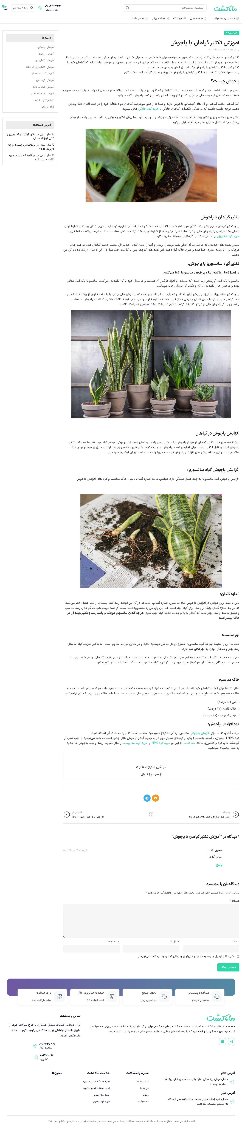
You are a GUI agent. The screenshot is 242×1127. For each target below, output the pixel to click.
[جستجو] (127, 8)
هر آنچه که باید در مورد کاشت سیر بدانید (31, 157)
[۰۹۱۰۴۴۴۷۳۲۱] (40, 8)
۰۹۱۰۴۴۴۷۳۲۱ (53, 6)
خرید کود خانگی (148, 108)
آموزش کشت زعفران (42, 74)
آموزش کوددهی (45, 80)
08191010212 (46, 1055)
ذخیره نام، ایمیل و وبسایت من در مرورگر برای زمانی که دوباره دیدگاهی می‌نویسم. (186, 956)
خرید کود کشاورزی (228, 236)
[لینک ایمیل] (155, 798)
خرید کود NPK (161, 743)
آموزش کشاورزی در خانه (40, 67)
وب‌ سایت (114, 942)
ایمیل (174, 942)
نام (236, 942)
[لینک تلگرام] (147, 798)
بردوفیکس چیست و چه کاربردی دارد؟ (31, 147)
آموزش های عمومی (42, 93)
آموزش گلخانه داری (43, 87)
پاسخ (219, 865)
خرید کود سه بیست (135, 743)
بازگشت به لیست (151, 814)
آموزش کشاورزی (44, 60)
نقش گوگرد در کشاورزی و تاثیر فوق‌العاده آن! (30, 136)
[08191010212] (36, 1057)
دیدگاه (234, 901)
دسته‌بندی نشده (44, 100)
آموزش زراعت (232, 32)
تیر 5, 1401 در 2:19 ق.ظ (75, 850)
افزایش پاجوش (200, 733)
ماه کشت (189, 743)
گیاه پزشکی (47, 107)
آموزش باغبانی (45, 47)
